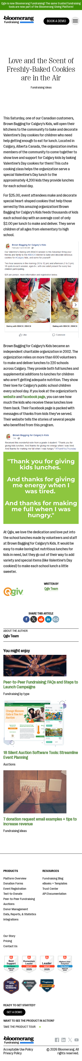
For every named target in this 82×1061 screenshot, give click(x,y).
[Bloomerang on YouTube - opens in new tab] (76, 1041)
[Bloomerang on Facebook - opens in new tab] (57, 1041)
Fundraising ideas (41, 87)
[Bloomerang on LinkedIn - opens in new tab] (63, 1041)
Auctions (9, 904)
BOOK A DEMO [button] (56, 21)
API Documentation (54, 894)
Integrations (11, 919)
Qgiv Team (51, 589)
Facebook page (33, 397)
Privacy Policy (12, 1053)
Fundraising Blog (52, 878)
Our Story (9, 936)
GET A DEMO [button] (14, 1012)
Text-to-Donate (12, 894)
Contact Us (10, 946)
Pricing (7, 941)
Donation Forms (13, 883)
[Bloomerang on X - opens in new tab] (70, 1041)
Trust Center (50, 889)
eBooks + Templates (54, 883)
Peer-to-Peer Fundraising (19, 899)
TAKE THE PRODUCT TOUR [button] (19, 1027)
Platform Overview (14, 878)
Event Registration (14, 889)
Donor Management (15, 909)
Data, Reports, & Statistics (19, 914)
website (9, 397)
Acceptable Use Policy (18, 1049)
